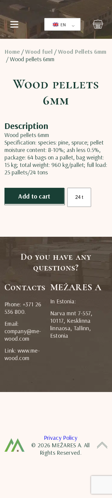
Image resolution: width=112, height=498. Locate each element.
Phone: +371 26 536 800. (22, 307)
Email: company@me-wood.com (22, 331)
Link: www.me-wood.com (22, 354)
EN (62, 24)
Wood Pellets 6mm (82, 51)
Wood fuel (39, 51)
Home (12, 51)
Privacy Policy (60, 437)
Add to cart (34, 196)
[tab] (17, 116)
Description (17, 116)
